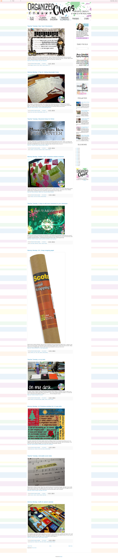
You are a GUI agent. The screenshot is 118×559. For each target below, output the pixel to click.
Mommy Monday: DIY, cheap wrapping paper (40, 250)
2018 (77, 159)
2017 (77, 161)
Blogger (61, 556)
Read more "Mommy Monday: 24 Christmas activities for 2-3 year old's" (40, 444)
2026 (77, 148)
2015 (77, 164)
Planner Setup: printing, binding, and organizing (85, 136)
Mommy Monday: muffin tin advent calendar (40, 502)
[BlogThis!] (50, 63)
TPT (49, 65)
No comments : (44, 447)
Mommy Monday (43, 196)
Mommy (39, 196)
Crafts (35, 196)
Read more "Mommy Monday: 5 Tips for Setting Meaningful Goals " (39, 107)
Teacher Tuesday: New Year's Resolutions (39, 26)
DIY (34, 352)
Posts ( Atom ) (34, 547)
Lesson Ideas (36, 149)
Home (38, 65)
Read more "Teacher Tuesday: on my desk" (35, 394)
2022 (77, 154)
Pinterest (53, 541)
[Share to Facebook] (52, 63)
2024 (77, 151)
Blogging (31, 65)
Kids (37, 196)
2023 (77, 152)
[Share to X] (51, 63)
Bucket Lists (32, 541)
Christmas (32, 149)
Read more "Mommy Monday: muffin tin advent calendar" (37, 537)
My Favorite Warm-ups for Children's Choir (85, 127)
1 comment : (44, 493)
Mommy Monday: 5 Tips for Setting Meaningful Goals (43, 72)
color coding (36, 399)
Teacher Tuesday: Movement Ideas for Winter (40, 119)
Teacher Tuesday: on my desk (36, 359)
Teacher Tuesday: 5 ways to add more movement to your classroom (47, 203)
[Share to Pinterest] (54, 63)
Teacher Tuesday (45, 65)
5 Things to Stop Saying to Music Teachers (85, 119)
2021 (77, 155)
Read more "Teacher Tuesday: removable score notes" (37, 490)
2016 (77, 162)
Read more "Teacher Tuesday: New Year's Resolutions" (37, 60)
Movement (40, 149)
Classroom (35, 65)
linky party (40, 399)
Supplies (43, 399)
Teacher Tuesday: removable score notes (39, 456)
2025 (77, 149)
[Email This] (48, 63)
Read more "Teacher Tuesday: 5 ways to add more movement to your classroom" (41, 238)
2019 (77, 158)
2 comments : (44, 63)
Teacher (41, 65)
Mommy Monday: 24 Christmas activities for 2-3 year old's (44, 406)
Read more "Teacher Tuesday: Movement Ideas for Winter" (37, 145)
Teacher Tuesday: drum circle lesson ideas (85, 111)
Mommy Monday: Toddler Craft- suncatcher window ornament (45, 156)
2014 (77, 165)
